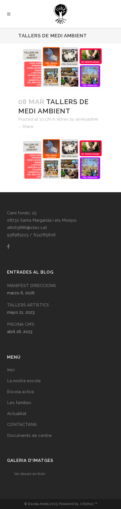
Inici (11, 369)
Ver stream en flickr (29, 474)
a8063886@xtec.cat (27, 227)
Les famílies (19, 402)
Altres (63, 119)
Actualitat (16, 413)
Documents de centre (29, 435)
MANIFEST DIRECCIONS (31, 285)
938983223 (17, 234)
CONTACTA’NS (22, 424)
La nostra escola (24, 380)
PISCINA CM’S (20, 324)
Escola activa (20, 391)
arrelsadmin (87, 119)
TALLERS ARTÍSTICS (28, 305)
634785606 (44, 234)
